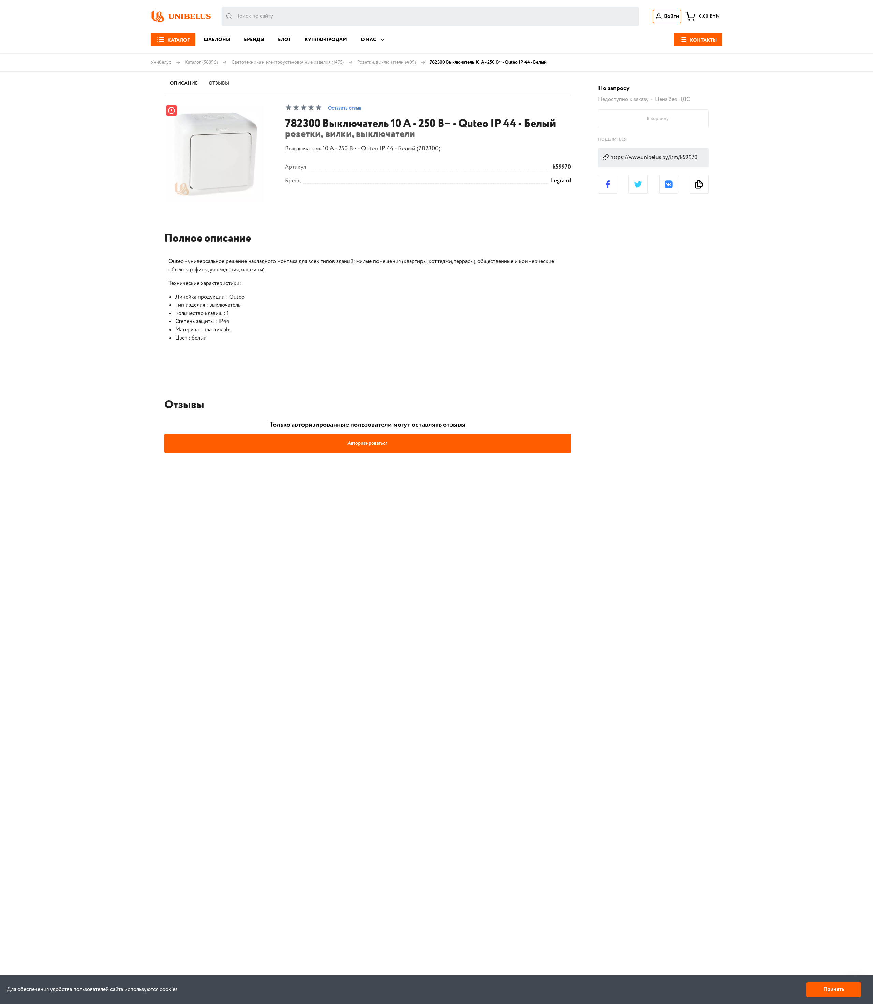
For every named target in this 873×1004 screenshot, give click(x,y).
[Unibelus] (181, 16)
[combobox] (430, 16)
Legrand (561, 181)
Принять (833, 989)
